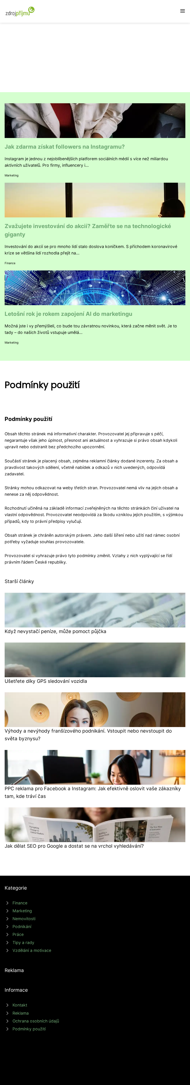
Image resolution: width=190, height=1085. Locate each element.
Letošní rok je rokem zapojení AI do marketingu (68, 313)
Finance (10, 263)
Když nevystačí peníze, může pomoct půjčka (55, 631)
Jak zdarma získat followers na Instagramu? (65, 146)
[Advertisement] (95, 57)
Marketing (12, 175)
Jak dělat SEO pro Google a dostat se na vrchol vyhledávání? (74, 846)
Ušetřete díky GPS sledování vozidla (46, 681)
